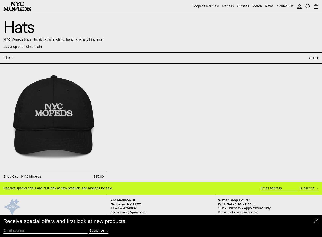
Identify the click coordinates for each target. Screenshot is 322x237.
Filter (7, 58)
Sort (312, 58)
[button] (307, 6)
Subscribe (306, 188)
